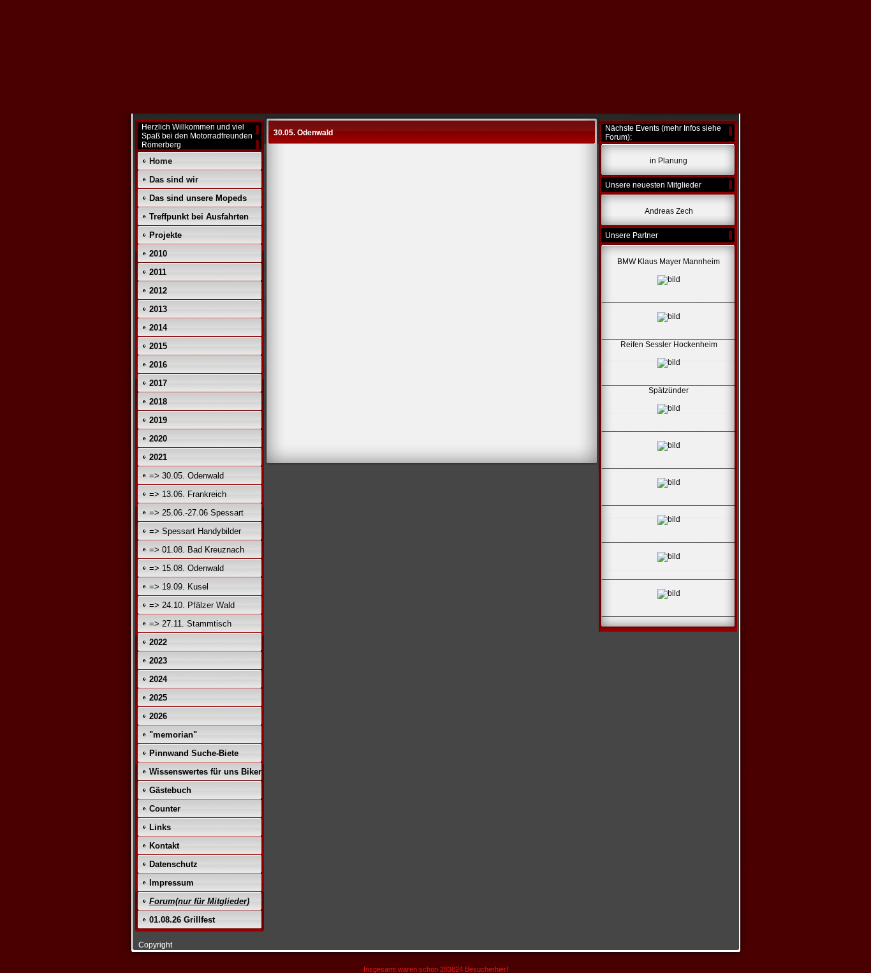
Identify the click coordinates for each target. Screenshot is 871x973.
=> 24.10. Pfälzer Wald (192, 605)
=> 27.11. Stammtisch (190, 623)
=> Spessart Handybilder (195, 531)
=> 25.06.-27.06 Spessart (196, 512)
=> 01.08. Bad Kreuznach (196, 549)
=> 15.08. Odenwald (186, 568)
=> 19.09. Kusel (179, 586)
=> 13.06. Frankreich (187, 494)
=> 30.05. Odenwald (186, 475)
